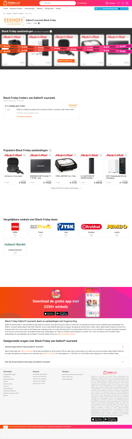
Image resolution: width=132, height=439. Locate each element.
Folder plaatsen (8, 388)
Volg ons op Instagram (40, 379)
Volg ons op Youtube (39, 381)
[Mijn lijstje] (127, 3)
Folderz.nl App (7, 384)
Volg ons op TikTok (39, 383)
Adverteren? (7, 377)
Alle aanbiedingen (8, 379)
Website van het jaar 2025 (11, 393)
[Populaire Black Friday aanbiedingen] (50, 150)
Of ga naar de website (24, 116)
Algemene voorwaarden (46, 426)
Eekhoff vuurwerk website (66, 334)
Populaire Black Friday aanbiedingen (25, 150)
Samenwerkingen (67, 379)
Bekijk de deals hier (65, 61)
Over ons (6, 386)
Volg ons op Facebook (40, 376)
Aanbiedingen (30, 8)
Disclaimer (34, 426)
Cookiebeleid (67, 426)
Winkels (39, 8)
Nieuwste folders (16, 8)
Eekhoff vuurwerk (18, 13)
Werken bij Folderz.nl (9, 391)
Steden (58, 8)
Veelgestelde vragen (9, 374)
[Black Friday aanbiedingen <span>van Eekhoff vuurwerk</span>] (51, 31)
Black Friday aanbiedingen (25, 31)
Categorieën (49, 8)
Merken (5, 381)
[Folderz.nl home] (11, 3)
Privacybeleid (58, 426)
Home (6, 8)
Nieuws (5, 395)
